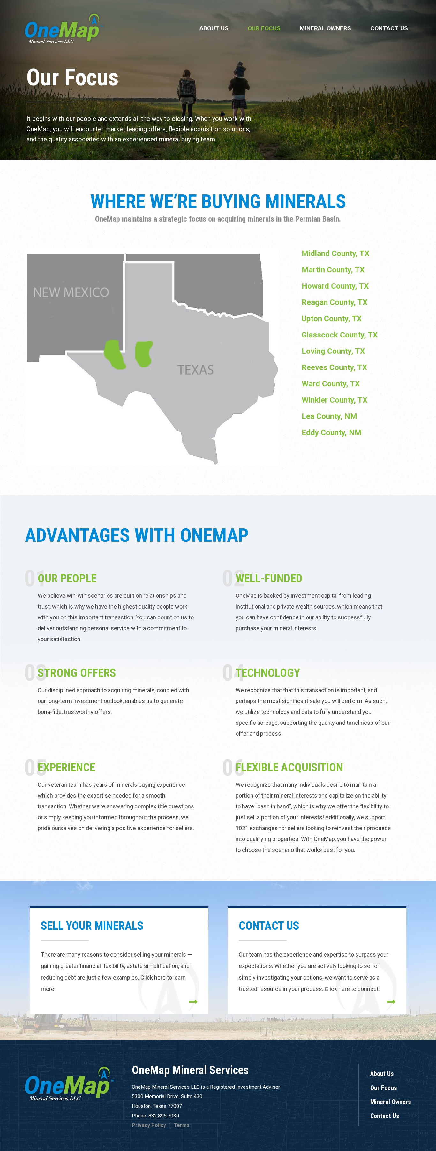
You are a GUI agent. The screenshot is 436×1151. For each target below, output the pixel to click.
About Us (214, 28)
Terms (182, 1125)
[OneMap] (64, 28)
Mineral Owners (325, 28)
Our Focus (264, 28)
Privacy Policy (149, 1125)
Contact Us (389, 28)
